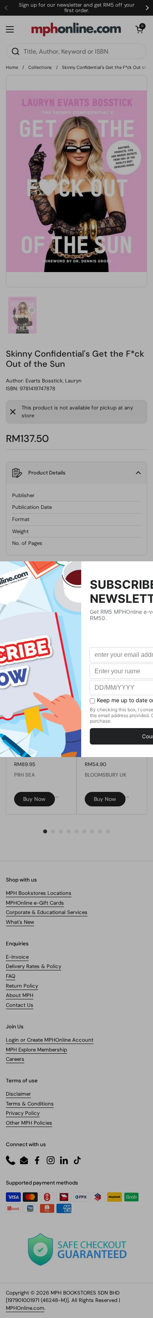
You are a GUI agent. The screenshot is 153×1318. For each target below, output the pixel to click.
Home (12, 67)
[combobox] (76, 51)
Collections (40, 67)
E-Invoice (17, 957)
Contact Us (19, 1005)
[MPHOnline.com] (76, 29)
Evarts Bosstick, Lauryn (54, 380)
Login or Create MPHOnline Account (49, 1040)
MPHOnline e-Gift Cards (35, 903)
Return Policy (22, 986)
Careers (15, 1059)
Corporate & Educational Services (46, 912)
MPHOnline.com (25, 1308)
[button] (139, 29)
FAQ (10, 976)
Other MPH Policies (29, 1123)
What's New (20, 922)
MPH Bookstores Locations (38, 893)
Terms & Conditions (30, 1103)
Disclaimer (18, 1094)
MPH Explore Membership (36, 1049)
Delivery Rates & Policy (33, 966)
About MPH (19, 995)
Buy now (34, 798)
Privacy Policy (23, 1113)
